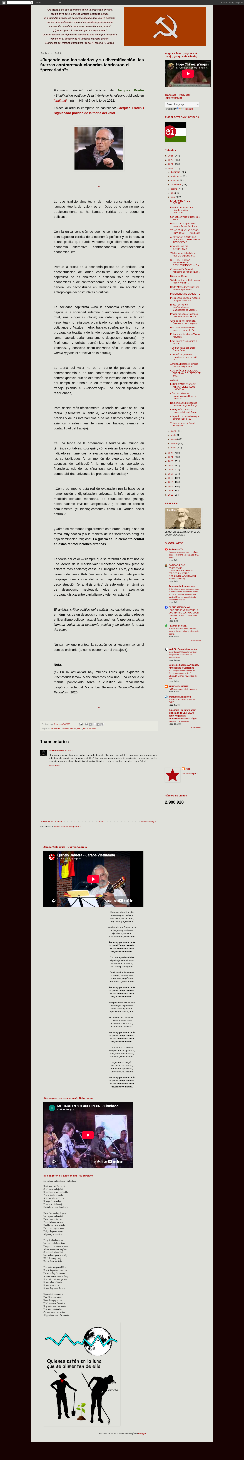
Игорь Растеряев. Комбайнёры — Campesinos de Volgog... (183, 307)
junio (173, 197)
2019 (171, 465)
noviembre (176, 176)
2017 (171, 474)
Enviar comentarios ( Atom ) (67, 826)
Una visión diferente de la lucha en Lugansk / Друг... (184, 328)
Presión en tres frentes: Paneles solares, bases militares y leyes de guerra (184, 631)
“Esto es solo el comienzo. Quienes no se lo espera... (184, 322)
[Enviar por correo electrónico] (86, 724)
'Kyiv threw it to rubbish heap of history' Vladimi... (185, 281)
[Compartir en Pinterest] (102, 724)
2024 (171, 164)
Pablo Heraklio (56, 750)
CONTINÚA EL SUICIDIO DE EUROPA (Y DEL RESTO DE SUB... (185, 373)
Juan (187, 769)
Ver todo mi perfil (190, 773)
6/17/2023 (69, 750)
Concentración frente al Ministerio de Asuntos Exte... (185, 270)
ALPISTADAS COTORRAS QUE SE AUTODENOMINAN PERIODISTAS (185, 240)
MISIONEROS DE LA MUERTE (185, 294)
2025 (171, 160)
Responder (54, 765)
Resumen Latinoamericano (182, 586)
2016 (171, 478)
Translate (188, 109)
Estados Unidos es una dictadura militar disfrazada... (181, 210)
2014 (171, 486)
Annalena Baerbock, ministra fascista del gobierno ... (184, 365)
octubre (174, 180)
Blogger (142, 1433)
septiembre (176, 184)
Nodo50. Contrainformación (183, 649)
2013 (171, 490)
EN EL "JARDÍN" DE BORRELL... (180, 202)
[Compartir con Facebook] (98, 724)
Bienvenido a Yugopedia (179, 721)
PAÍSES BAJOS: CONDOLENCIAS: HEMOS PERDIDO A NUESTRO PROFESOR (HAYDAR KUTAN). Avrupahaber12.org (183, 573)
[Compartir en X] (94, 724)
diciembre (176, 172)
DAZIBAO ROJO (177, 565)
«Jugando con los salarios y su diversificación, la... (185, 417)
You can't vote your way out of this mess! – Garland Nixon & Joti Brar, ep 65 (184, 555)
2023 (171, 168)
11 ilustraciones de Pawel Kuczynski (182, 424)
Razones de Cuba (177, 626)
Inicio (101, 821)
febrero (174, 443)
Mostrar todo (196, 640)
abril (173, 435)
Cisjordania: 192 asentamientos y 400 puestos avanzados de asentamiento (183, 654)
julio (173, 193)
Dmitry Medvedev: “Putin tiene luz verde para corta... (184, 288)
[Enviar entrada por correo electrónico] (80, 724)
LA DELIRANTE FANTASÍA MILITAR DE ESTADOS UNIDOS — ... (183, 387)
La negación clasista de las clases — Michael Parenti (184, 410)
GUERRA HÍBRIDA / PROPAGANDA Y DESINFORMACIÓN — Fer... (185, 262)
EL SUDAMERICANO (179, 607)
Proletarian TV (176, 549)
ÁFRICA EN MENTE (178, 686)
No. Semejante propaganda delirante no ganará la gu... (184, 404)
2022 (171, 453)
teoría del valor (89, 728)
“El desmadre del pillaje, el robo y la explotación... (183, 254)
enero (174, 447)
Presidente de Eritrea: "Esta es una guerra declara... (185, 299)
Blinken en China (178, 276)
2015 (171, 482)
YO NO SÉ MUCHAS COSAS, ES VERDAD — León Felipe (185, 231)
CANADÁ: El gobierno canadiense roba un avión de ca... (184, 357)
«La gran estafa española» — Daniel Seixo (184, 349)
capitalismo (56, 728)
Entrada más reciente (51, 821)
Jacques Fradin (69, 728)
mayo (173, 431)
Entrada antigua (148, 821)
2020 (171, 461)
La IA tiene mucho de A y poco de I (183, 689)
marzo (174, 439)
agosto (174, 189)
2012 (171, 495)
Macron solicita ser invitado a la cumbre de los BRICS (184, 315)
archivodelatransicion (180, 697)
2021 (171, 457)
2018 (171, 469)
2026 (171, 156)
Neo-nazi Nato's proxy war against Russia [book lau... (184, 224)
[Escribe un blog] (90, 724)
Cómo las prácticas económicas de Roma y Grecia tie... (183, 396)
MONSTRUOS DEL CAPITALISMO (179, 247)
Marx (79, 728)
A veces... (174, 380)
